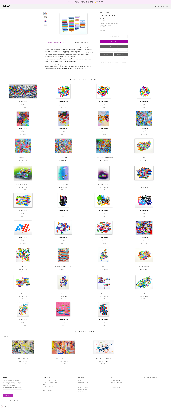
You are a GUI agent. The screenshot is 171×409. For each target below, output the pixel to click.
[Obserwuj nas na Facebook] (4, 401)
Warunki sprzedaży (115, 387)
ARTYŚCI (49, 6)
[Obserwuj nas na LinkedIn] (17, 401)
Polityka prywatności (116, 382)
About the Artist (82, 42)
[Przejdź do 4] (45, 25)
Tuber (144, 184)
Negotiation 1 (63, 157)
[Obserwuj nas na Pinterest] (10, 401)
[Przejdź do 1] (45, 13)
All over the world (144, 266)
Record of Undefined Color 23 (103, 358)
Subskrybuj (8, 395)
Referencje (81, 391)
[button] (4, 406)
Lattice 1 (23, 239)
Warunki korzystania (116, 380)
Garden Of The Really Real (23, 184)
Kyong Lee (103, 357)
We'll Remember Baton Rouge (63, 358)
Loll (144, 293)
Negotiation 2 (22, 157)
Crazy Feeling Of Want (144, 239)
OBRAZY (25, 6)
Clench (23, 293)
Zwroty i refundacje (83, 387)
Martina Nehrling (104, 12)
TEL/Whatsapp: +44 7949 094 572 (150, 377)
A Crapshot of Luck (23, 358)
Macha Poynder (23, 357)
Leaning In (63, 239)
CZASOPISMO (55, 6)
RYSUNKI (37, 6)
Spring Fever (23, 130)
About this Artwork (56, 42)
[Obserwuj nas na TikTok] (14, 401)
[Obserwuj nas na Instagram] (7, 401)
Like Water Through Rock (63, 184)
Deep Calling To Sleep (103, 184)
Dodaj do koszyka (114, 36)
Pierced (63, 293)
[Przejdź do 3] (45, 21)
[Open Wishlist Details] (161, 6)
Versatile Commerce (34, 405)
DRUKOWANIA (43, 6)
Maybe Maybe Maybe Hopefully (63, 266)
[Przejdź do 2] (45, 17)
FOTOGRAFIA (31, 6)
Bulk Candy (103, 239)
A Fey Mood (63, 130)
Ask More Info (121, 54)
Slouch (103, 266)
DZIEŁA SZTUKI (18, 6)
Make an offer (106, 54)
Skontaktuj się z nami (83, 382)
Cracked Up (23, 266)
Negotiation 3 (144, 130)
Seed (144, 157)
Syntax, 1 (103, 293)
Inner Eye (103, 130)
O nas (79, 380)
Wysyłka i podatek (82, 389)
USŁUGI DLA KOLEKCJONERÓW (49, 380)
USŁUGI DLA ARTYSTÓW (48, 386)
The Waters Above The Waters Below (103, 157)
